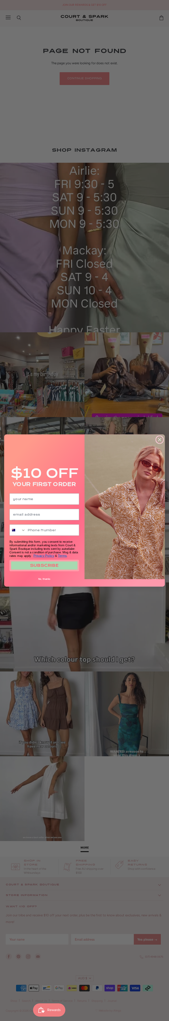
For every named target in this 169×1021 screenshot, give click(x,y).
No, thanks (44, 579)
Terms (62, 556)
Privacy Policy (43, 556)
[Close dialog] (159, 439)
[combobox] (18, 530)
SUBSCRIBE (44, 565)
